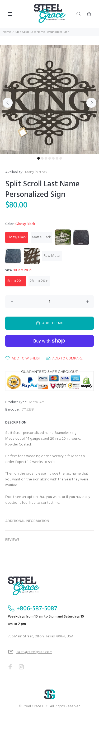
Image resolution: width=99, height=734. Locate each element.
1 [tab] (38, 158)
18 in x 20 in (16, 281)
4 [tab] (49, 158)
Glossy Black (17, 237)
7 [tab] (60, 158)
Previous (8, 103)
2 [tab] (42, 158)
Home (7, 32)
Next (91, 103)
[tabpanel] (49, 99)
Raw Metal (52, 256)
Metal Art (36, 402)
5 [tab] (53, 158)
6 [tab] (57, 158)
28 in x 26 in (39, 281)
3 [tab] (46, 158)
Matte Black (41, 237)
